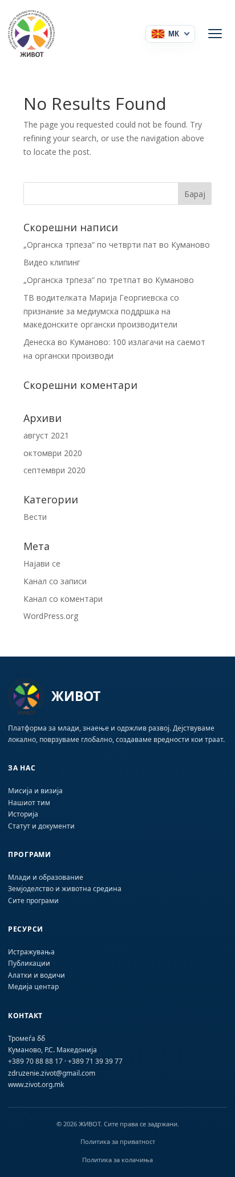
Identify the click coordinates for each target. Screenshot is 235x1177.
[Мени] (215, 34)
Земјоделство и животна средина (64, 888)
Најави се (41, 563)
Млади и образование (45, 877)
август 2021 (46, 435)
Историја (23, 814)
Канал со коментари (63, 598)
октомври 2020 (52, 453)
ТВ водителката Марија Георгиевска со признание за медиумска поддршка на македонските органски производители (101, 311)
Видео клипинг (51, 262)
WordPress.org (50, 615)
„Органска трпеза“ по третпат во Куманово (108, 279)
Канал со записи (55, 581)
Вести (35, 516)
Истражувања (31, 952)
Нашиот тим (29, 802)
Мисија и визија (35, 790)
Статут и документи (41, 826)
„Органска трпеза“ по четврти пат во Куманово (116, 244)
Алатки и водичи (36, 975)
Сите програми (33, 900)
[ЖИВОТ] (44, 33)
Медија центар (33, 986)
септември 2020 (54, 470)
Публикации (29, 963)
